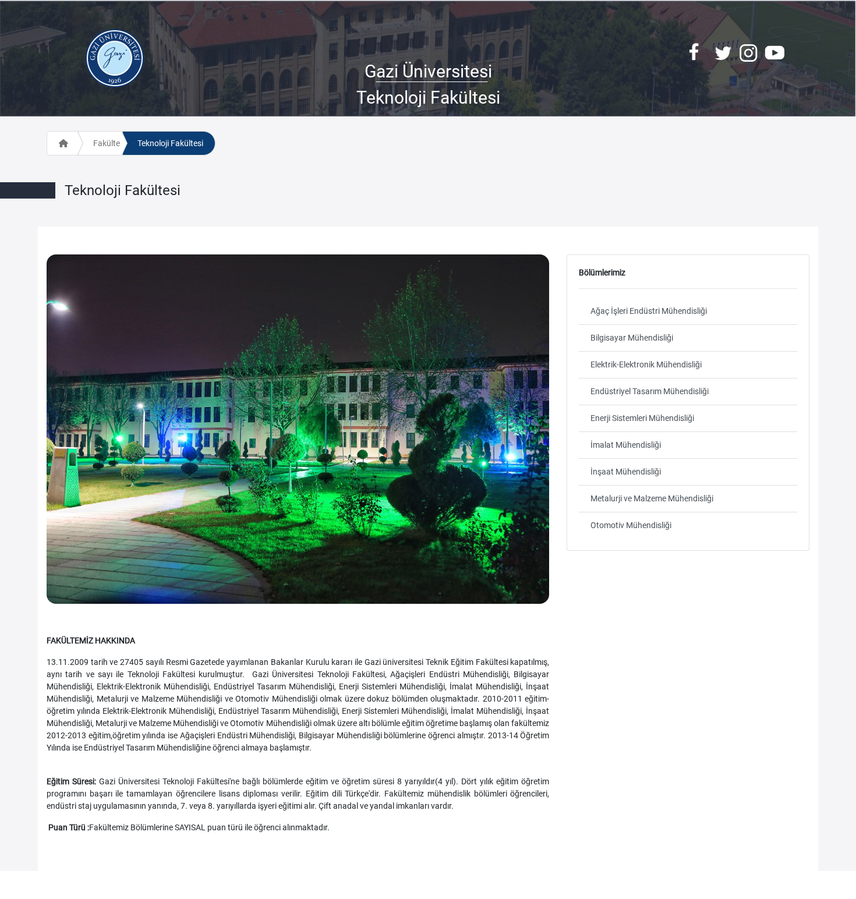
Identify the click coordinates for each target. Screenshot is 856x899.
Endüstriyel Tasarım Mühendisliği (649, 391)
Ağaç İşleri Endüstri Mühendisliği (648, 311)
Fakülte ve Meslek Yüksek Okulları (107, 143)
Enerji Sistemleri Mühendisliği (642, 418)
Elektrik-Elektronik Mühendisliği (646, 364)
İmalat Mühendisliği (625, 444)
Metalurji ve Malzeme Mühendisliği (651, 498)
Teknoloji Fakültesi (170, 143)
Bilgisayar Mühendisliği (631, 337)
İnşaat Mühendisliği (625, 471)
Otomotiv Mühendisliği (630, 525)
